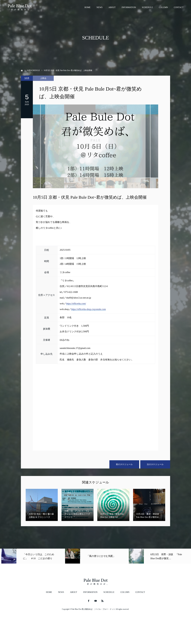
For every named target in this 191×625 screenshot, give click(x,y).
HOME (87, 7)
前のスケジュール (124, 464)
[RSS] (102, 600)
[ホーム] (22, 70)
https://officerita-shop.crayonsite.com (88, 309)
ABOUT (112, 7)
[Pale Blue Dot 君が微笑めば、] (19, 7)
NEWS (100, 7)
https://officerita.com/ (76, 303)
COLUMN (163, 7)
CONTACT (179, 7)
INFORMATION (129, 7)
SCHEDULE (147, 7)
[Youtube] (95, 600)
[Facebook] (88, 600)
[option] (32, 556)
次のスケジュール (155, 464)
